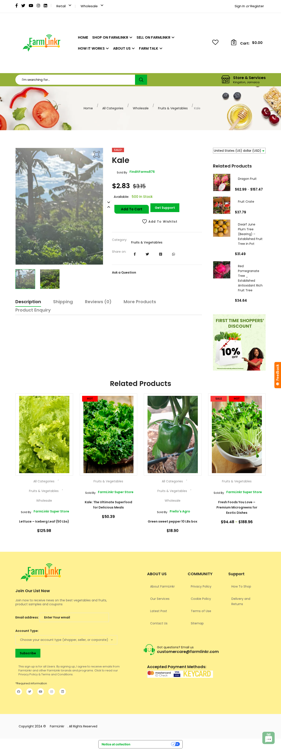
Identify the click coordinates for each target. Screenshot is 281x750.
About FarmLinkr (162, 586)
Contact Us (159, 623)
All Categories (112, 108)
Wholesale (141, 108)
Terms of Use (201, 611)
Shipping (63, 302)
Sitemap (197, 623)
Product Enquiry (33, 310)
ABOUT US (122, 48)
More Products (140, 302)
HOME (83, 37)
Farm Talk (148, 48)
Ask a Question (124, 272)
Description (28, 302)
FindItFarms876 (136, 172)
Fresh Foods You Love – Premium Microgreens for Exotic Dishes (236, 507)
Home (88, 108)
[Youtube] (40, 691)
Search (141, 80)
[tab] (28, 302)
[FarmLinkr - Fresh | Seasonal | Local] (41, 43)
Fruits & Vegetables (173, 108)
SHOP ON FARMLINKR (110, 37)
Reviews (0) (98, 302)
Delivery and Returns (240, 601)
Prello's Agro (173, 511)
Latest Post (158, 611)
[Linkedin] (62, 691)
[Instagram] (51, 691)
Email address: (27, 617)
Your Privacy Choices (152, 745)
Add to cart (131, 209)
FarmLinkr (57, 726)
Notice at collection (116, 744)
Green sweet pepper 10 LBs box (172, 521)
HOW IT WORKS (91, 48)
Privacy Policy (201, 586)
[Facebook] (18, 691)
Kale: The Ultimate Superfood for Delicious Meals (108, 505)
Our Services (159, 599)
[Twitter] (29, 691)
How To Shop (241, 586)
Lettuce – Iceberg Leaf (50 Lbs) (44, 521)
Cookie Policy (201, 599)
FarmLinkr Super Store (45, 511)
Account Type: (27, 631)
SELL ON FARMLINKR (153, 37)
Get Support (165, 208)
